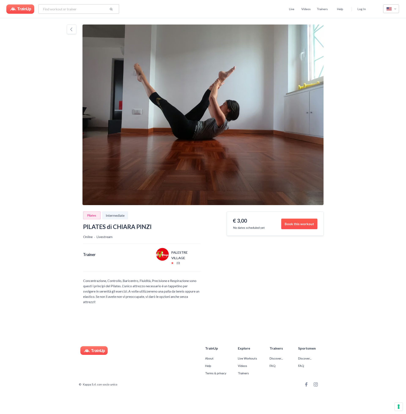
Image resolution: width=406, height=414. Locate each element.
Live (291, 9)
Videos (306, 9)
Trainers (322, 9)
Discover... (277, 358)
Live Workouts (247, 358)
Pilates (91, 215)
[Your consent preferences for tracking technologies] (399, 407)
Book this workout (299, 224)
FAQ (273, 366)
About (209, 358)
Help (340, 9)
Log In (362, 9)
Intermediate (115, 215)
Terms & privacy (215, 373)
